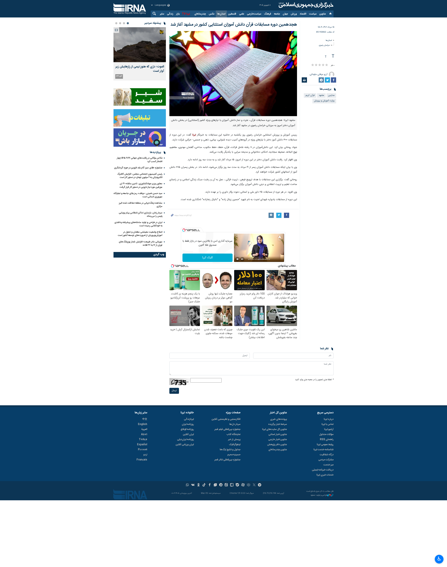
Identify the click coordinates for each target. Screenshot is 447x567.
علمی (241, 14)
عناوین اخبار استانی (277, 434)
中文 (144, 419)
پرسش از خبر (234, 439)
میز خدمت (328, 465)
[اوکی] (198, 485)
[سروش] (220, 485)
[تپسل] (184, 230)
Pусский (142, 450)
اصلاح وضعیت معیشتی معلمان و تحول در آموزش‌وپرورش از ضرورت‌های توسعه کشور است (140, 233)
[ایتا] (226, 485)
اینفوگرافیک (234, 444)
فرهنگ (267, 14)
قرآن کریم (310, 95)
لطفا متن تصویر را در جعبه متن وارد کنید (314, 379)
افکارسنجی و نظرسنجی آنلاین (226, 419)
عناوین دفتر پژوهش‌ (277, 444)
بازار (178, 14)
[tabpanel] (139, 54)
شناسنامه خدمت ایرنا (323, 450)
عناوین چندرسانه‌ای (277, 450)
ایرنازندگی (189, 419)
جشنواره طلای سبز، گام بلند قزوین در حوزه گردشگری (138, 168)
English (142, 424)
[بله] (237, 485)
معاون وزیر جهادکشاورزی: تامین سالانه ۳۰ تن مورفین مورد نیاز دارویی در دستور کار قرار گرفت (141, 185)
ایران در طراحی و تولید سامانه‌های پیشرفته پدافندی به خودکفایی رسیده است (138, 224)
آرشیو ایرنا (329, 429)
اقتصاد (303, 14)
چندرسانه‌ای (200, 14)
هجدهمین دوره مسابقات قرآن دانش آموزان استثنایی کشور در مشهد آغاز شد (233, 24)
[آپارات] (243, 485)
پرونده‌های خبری (278, 419)
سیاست (313, 14)
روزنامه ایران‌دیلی (185, 439)
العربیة (144, 429)
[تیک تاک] (204, 485)
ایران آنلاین (188, 434)
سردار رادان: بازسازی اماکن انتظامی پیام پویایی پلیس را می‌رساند (140, 214)
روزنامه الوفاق (187, 429)
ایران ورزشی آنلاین (185, 444)
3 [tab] (120, 23)
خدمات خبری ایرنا (325, 475)
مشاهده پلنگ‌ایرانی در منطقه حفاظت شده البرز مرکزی (140, 204)
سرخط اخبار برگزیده (277, 424)
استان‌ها (221, 14)
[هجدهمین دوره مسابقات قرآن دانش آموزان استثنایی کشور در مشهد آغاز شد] (233, 73)
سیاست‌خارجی (254, 14)
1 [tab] (128, 23)
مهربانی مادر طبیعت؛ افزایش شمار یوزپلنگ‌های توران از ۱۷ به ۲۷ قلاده (140, 243)
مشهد (321, 95)
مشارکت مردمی (326, 460)
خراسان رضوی (324, 45)
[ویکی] (192, 485)
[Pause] (237, 259)
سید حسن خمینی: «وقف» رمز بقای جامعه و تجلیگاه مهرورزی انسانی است (137, 195)
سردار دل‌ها (234, 424)
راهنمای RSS (327, 439)
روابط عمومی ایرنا (325, 444)
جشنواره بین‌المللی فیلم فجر (227, 429)
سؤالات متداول (326, 434)
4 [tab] (116, 23)
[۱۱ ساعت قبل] (139, 44)
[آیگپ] (231, 485)
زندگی (170, 14)
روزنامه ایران (188, 424)
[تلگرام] (259, 485)
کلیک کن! (207, 257)
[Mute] (242, 259)
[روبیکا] (248, 485)
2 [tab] (124, 23)
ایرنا (306, 5)
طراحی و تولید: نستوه (319, 495)
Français (142, 460)
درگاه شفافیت (327, 455)
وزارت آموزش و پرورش (324, 101)
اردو (145, 455)
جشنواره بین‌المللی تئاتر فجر (227, 460)
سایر (162, 14)
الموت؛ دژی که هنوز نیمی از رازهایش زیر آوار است (139, 69)
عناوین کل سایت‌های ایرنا (274, 429)
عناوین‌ (322, 14)
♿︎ (439, 559)
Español (142, 444)
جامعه (277, 14)
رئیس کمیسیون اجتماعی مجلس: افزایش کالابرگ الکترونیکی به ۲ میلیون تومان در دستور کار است (139, 175)
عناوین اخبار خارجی (277, 439)
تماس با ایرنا (327, 424)
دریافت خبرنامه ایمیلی (323, 470)
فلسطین (232, 14)
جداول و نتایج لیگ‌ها (230, 450)
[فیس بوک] (209, 485)
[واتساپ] (187, 485)
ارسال (174, 391)
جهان (285, 14)
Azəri (144, 434)
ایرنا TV (186, 14)
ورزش (294, 14)
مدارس (331, 95)
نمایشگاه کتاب (233, 434)
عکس (211, 14)
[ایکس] (254, 485)
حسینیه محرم (233, 455)
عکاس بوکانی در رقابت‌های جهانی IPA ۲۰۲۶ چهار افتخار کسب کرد (139, 159)
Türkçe (143, 439)
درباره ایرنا (329, 419)
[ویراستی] (215, 485)
